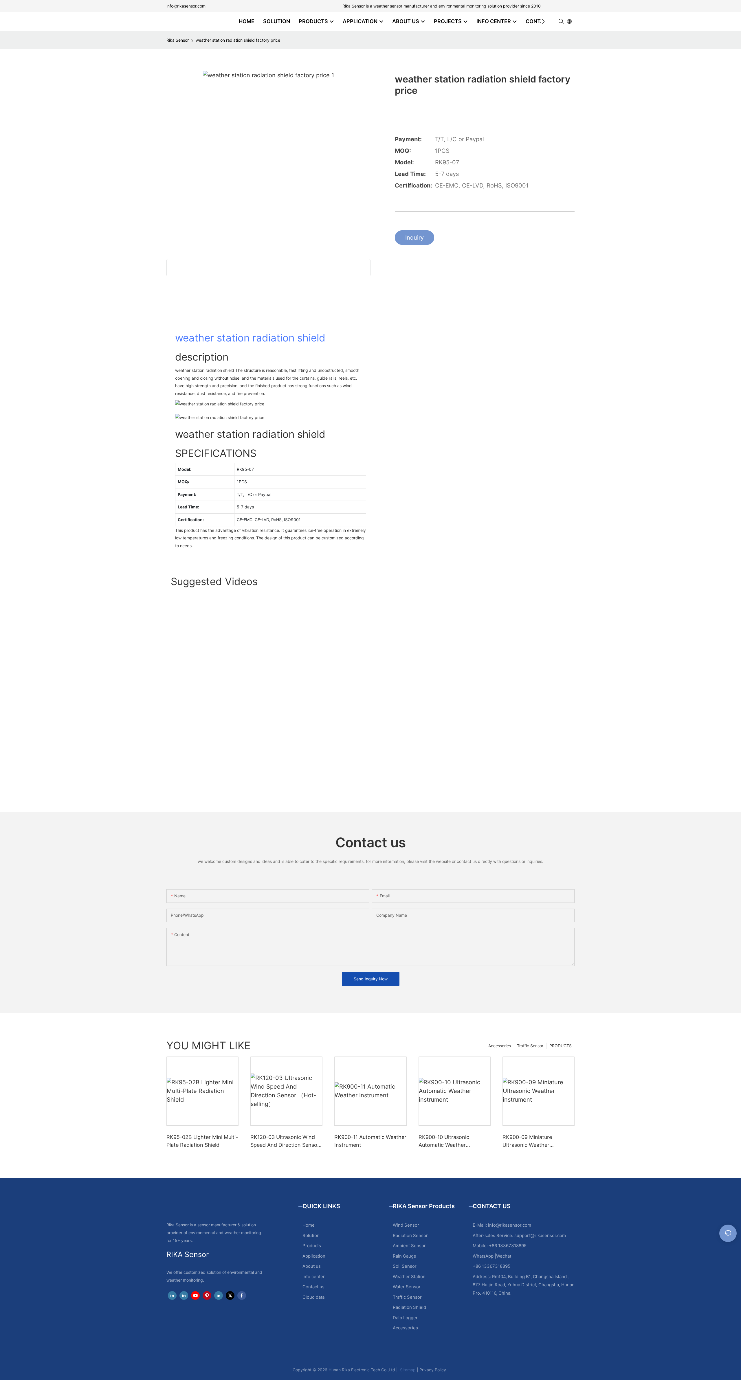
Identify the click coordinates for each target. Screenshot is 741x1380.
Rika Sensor (177, 40)
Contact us (313, 1286)
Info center (313, 1276)
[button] (543, 21)
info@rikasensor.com (186, 5)
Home (308, 1225)
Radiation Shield (409, 1307)
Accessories (499, 1045)
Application (313, 1256)
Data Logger (405, 1317)
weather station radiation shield (250, 338)
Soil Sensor (405, 1266)
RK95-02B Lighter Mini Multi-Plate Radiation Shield (202, 1141)
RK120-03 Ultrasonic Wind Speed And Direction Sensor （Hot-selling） (284, 1141)
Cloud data (313, 1297)
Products (311, 1245)
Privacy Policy (432, 1369)
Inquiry (414, 237)
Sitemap (407, 1369)
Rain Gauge (404, 1256)
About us (311, 1266)
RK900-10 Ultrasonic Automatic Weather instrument (444, 1141)
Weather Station (409, 1276)
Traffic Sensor (530, 1045)
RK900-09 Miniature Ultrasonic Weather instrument (527, 1141)
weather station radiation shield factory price (238, 40)
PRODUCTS (560, 1045)
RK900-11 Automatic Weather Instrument (370, 1141)
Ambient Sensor (409, 1245)
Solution (311, 1235)
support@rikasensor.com (540, 1235)
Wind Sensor (406, 1225)
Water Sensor (407, 1286)
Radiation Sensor (410, 1235)
